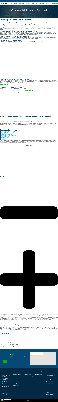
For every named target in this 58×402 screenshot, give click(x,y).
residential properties (42, 32)
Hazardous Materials (21, 3)
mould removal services (19, 37)
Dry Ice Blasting (34, 3)
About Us (15, 3)
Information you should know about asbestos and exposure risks (11, 346)
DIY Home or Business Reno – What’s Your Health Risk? (10, 338)
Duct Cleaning (28, 3)
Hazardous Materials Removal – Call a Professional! (9, 340)
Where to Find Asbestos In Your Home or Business (9, 336)
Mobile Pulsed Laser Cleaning (43, 3)
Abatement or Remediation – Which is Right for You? (9, 344)
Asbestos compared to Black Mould (6, 342)
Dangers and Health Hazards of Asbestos (7, 334)
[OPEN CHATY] (2, 400)
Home (12, 3)
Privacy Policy (29, 400)
